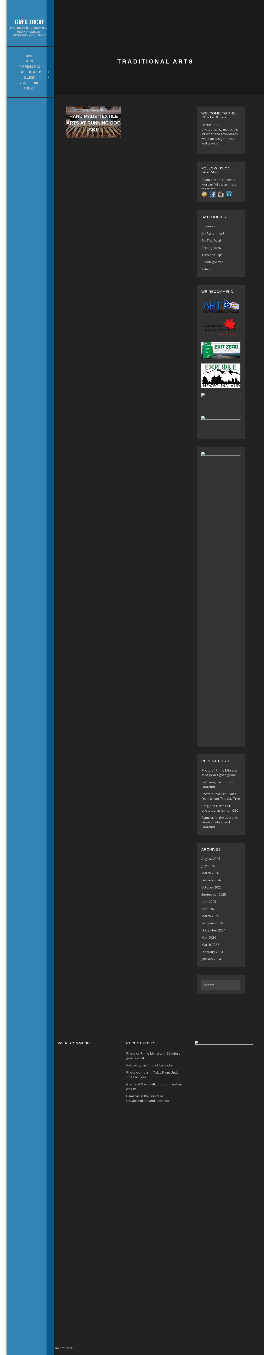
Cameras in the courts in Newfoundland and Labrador (219, 822)
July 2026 (208, 866)
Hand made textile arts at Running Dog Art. (93, 123)
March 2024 (210, 945)
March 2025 (210, 916)
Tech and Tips (212, 255)
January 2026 (211, 880)
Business (208, 226)
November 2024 (213, 930)
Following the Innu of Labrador (149, 1065)
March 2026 (210, 873)
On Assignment (212, 233)
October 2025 (211, 887)
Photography (211, 248)
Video (205, 269)
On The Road (211, 240)
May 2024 (208, 937)
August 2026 (210, 859)
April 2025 (208, 909)
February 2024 (212, 952)
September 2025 (213, 894)
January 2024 (211, 959)
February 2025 (212, 923)
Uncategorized (212, 262)
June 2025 (208, 902)
